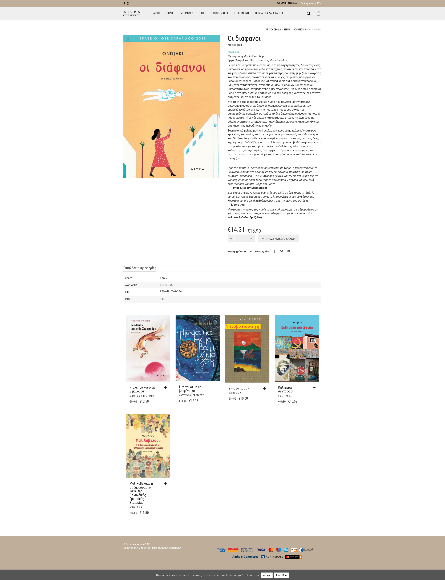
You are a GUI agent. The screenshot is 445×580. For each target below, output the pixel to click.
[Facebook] (124, 3)
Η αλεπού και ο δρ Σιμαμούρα (142, 389)
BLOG (202, 13)
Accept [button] (266, 575)
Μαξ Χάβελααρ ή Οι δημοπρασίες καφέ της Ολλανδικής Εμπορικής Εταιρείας (141, 493)
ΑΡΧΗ (156, 13)
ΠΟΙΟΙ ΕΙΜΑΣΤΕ (219, 13)
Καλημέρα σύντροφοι (285, 389)
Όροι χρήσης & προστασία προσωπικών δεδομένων (152, 547)
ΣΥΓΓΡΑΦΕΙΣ (186, 13)
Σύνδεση (281, 3)
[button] (166, 387)
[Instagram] (128, 3)
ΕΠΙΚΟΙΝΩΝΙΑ (241, 13)
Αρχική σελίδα (273, 29)
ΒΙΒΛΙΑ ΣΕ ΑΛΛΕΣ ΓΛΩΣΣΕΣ (270, 13)
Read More (281, 575)
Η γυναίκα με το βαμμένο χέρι (190, 389)
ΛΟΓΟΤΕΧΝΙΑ (300, 29)
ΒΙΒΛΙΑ (169, 13)
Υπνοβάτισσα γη (240, 388)
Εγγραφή (292, 3)
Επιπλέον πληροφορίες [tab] (139, 268)
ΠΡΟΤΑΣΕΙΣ (148, 396)
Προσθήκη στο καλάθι (281, 238)
